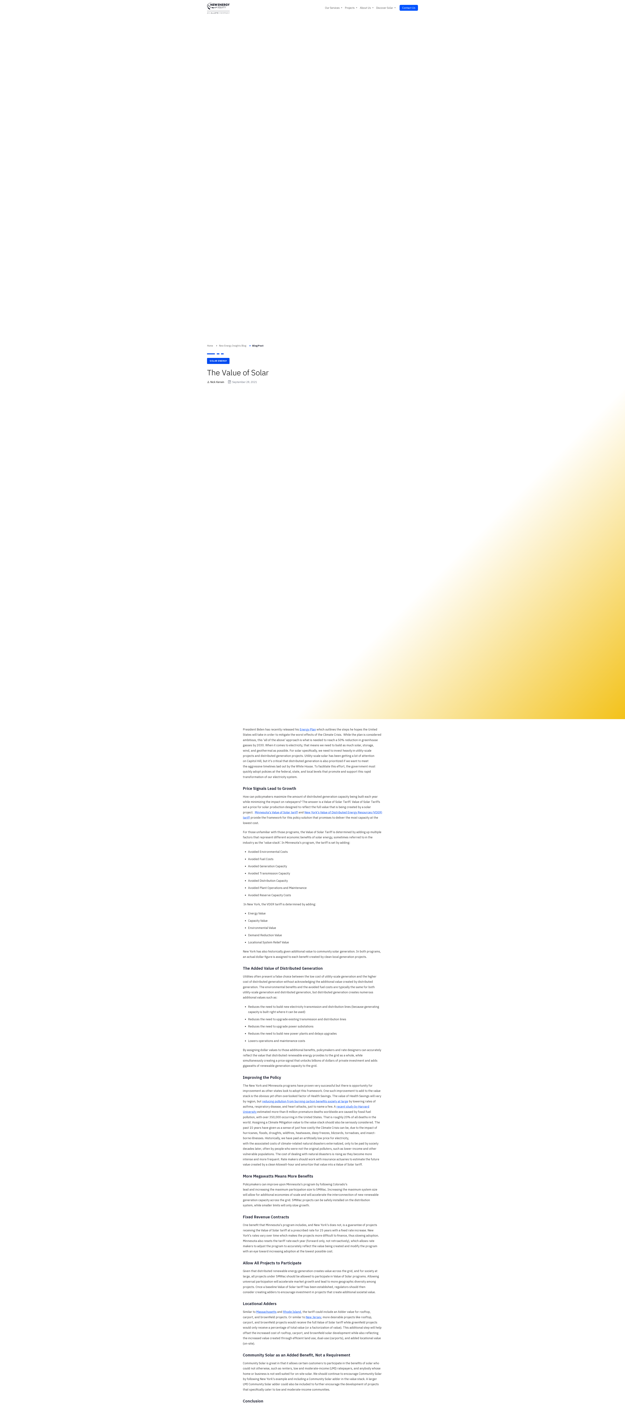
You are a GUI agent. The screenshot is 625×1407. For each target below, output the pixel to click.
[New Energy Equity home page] (218, 7)
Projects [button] (350, 7)
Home (210, 345)
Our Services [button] (332, 7)
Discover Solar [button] (385, 7)
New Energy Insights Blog (232, 345)
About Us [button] (366, 7)
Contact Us (408, 7)
